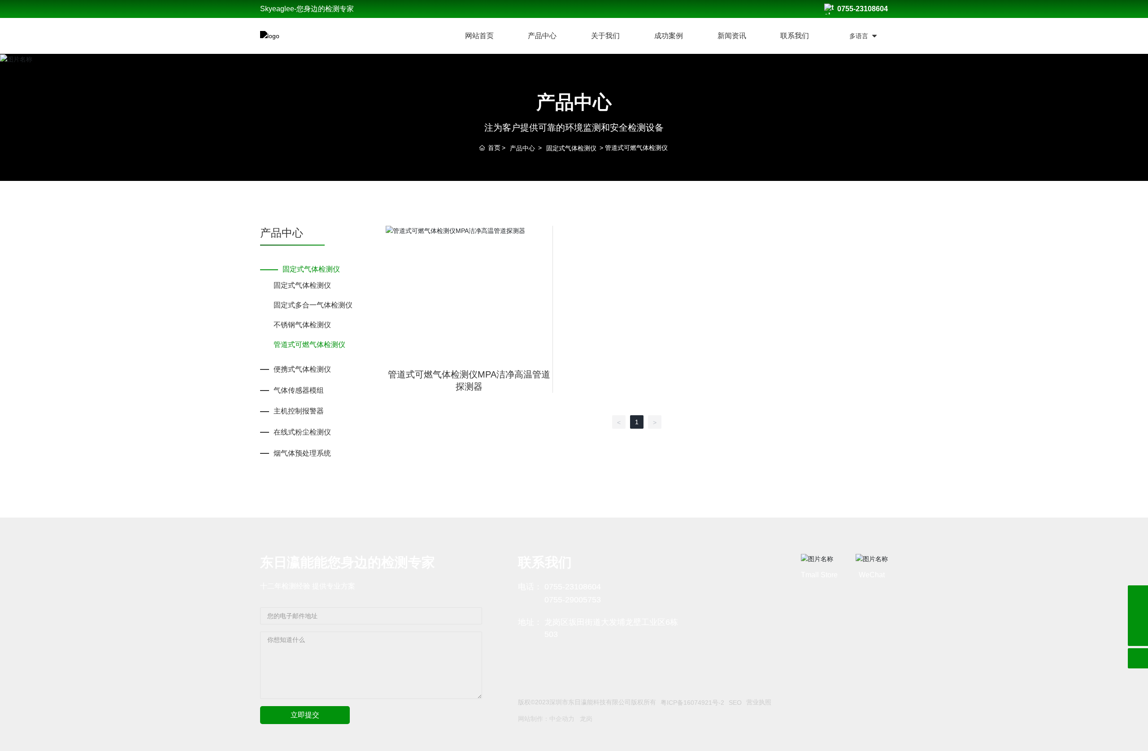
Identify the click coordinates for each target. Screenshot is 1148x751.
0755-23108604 (862, 9)
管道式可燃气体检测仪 (309, 344)
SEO (735, 702)
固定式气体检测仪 (571, 148)
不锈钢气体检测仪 (302, 325)
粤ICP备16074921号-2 (692, 702)
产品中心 (522, 148)
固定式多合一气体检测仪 (313, 305)
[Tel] (1138, 616)
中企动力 (561, 718)
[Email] (1138, 595)
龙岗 (586, 718)
